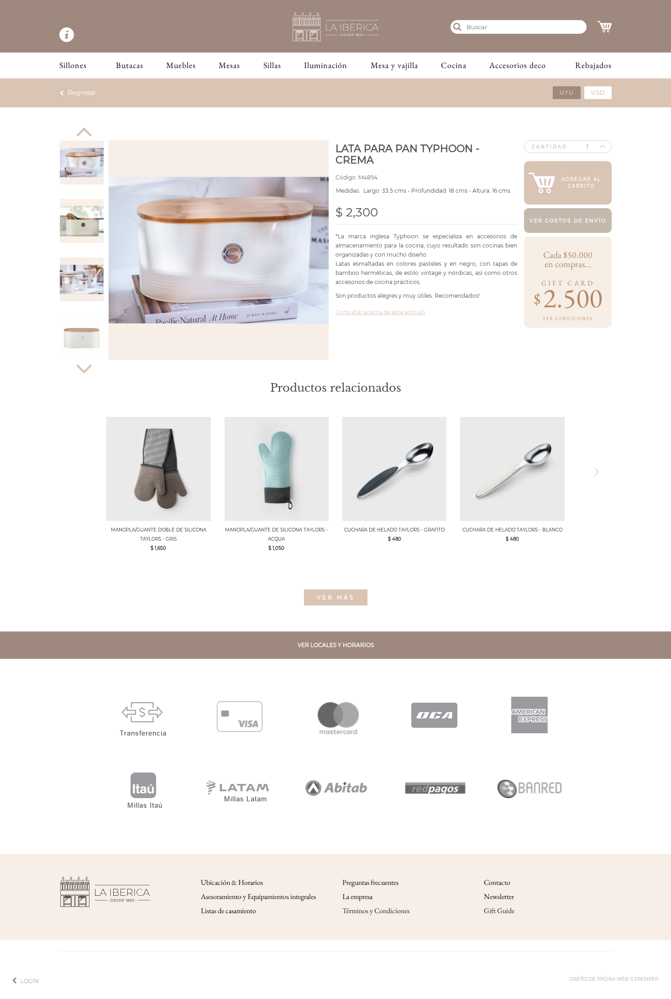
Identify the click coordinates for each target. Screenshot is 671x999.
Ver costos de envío (567, 220)
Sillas (272, 65)
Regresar (82, 93)
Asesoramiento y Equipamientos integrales (258, 896)
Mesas (229, 65)
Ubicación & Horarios (232, 882)
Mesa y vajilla (394, 65)
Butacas (129, 65)
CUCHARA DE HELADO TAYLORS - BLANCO (512, 530)
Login (30, 981)
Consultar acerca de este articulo (380, 312)
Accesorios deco (517, 65)
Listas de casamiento (228, 910)
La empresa (357, 896)
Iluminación (325, 65)
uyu (567, 92)
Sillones (73, 65)
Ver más (336, 597)
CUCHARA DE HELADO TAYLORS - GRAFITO (394, 530)
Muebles (181, 65)
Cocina (454, 65)
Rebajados (593, 65)
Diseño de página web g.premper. (614, 979)
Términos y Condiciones (375, 910)
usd (598, 92)
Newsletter (499, 896)
